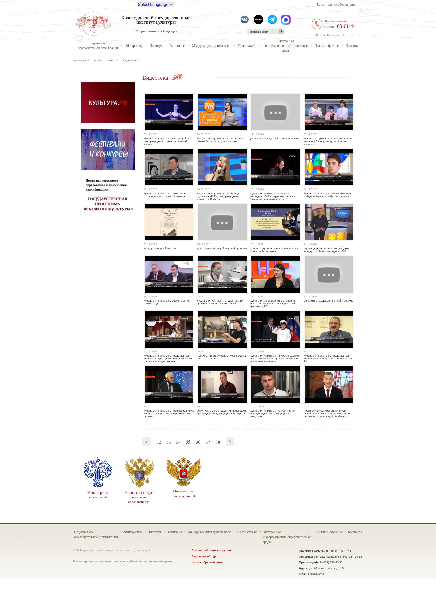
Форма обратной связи (208, 562)
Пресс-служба (247, 45)
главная (80, 60)
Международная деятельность (211, 45)
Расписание (176, 45)
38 (217, 442)
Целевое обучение (326, 45)
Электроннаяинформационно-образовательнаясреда (285, 45)
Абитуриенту (133, 45)
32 (158, 442)
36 (198, 442)
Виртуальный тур (204, 556)
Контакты (352, 45)
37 (208, 442)
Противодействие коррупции (212, 550)
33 (168, 442)
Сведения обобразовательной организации (98, 45)
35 (188, 441)
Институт (156, 45)
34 (178, 442)
